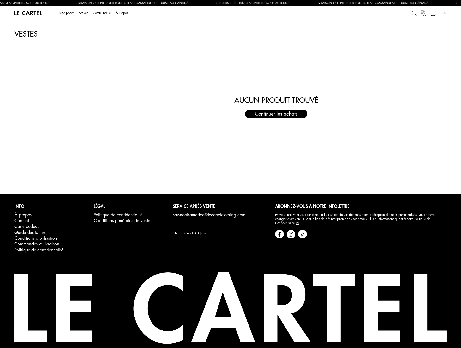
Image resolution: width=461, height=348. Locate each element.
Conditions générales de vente (122, 221)
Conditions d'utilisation (35, 238)
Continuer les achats (276, 113)
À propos (23, 215)
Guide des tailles (29, 232)
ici (297, 223)
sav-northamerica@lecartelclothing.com (209, 215)
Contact (21, 221)
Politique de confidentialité (38, 250)
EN (444, 12)
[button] (414, 13)
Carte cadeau (27, 226)
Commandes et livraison (36, 244)
